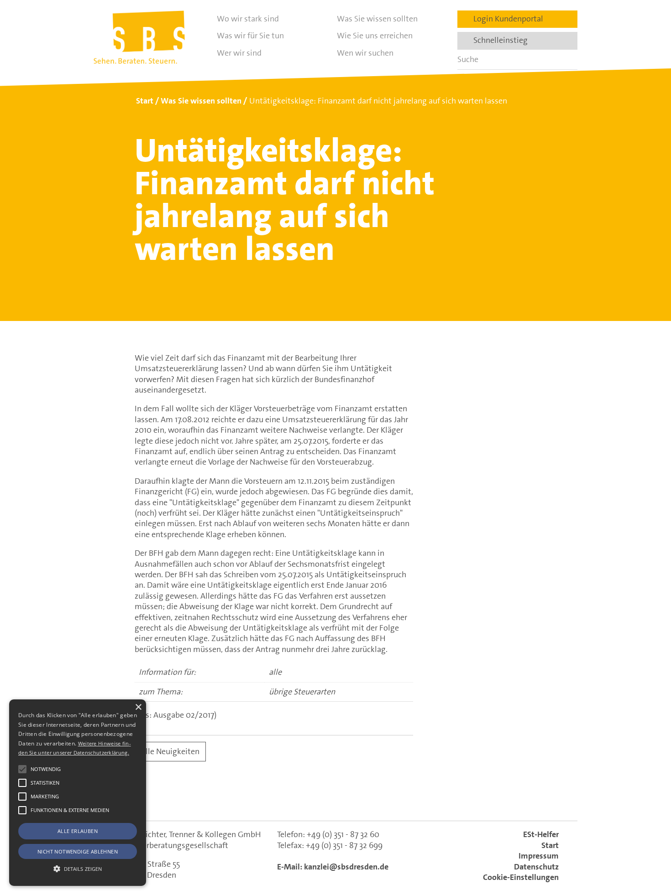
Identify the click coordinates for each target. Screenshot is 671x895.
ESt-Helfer (541, 834)
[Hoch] (647, 841)
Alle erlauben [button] (78, 831)
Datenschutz (536, 866)
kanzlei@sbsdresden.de (346, 866)
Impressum (539, 855)
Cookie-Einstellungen (521, 877)
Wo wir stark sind (248, 18)
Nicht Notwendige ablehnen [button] (77, 851)
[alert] (77, 792)
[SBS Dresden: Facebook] (335, 798)
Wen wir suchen (365, 52)
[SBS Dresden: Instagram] (375, 798)
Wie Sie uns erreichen (375, 35)
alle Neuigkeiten (170, 751)
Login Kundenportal (505, 18)
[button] (22, 769)
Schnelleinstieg (498, 40)
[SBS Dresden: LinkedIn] (296, 798)
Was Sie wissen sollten (377, 18)
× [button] (138, 707)
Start (550, 845)
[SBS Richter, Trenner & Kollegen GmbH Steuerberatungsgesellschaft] (139, 37)
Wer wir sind (239, 52)
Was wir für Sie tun (250, 35)
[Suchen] (567, 59)
